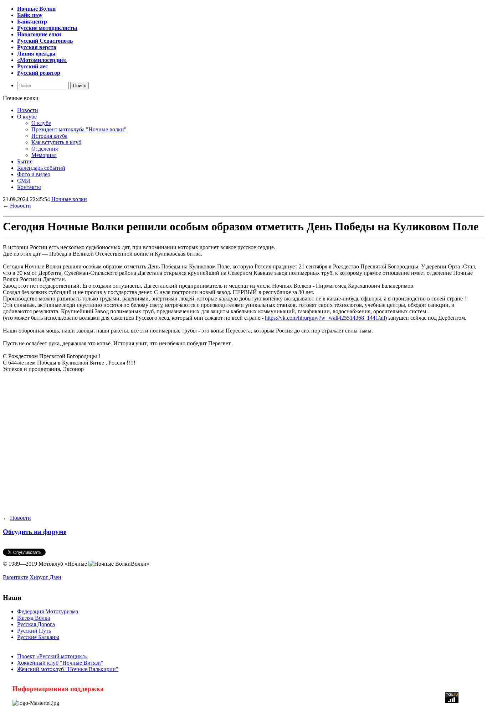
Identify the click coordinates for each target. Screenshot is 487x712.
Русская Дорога (36, 624)
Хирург (40, 577)
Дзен (55, 577)
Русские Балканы (38, 637)
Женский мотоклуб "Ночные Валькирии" (67, 669)
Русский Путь (34, 631)
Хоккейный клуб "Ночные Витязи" (60, 663)
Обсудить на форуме (34, 531)
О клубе (27, 117)
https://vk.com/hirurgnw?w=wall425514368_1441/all (325, 318)
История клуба (49, 136)
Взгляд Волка (33, 618)
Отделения (44, 149)
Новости (27, 110)
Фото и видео (33, 174)
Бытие (24, 161)
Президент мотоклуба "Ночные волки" (79, 129)
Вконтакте (15, 577)
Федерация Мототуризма (47, 611)
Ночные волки (69, 199)
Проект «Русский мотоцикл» (52, 656)
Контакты (29, 187)
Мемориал (44, 155)
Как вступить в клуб (56, 142)
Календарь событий (41, 168)
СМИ (23, 181)
